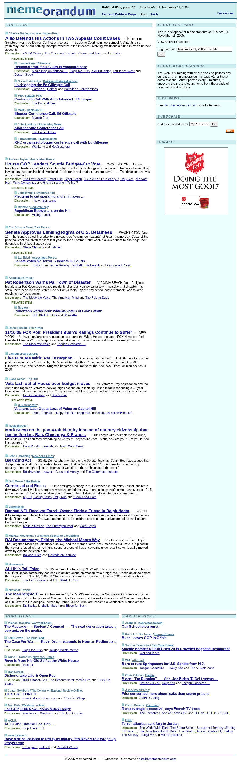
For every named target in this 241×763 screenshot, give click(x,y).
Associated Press (42, 159)
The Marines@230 (21, 594)
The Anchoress (150, 713)
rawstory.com (45, 192)
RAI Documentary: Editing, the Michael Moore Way (52, 540)
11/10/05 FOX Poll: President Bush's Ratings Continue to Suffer (68, 332)
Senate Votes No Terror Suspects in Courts (49, 261)
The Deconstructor (61, 680)
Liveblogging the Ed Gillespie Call (42, 85)
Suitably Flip (33, 95)
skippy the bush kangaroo (72, 413)
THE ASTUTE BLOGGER (211, 713)
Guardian (152, 705)
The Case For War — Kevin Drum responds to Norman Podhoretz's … (60, 643)
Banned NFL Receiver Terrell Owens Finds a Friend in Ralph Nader (67, 511)
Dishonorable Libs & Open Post (30, 675)
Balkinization (31, 472)
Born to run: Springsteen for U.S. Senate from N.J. (163, 664)
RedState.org (61, 146)
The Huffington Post (59, 526)
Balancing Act (18, 460)
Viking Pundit (41, 215)
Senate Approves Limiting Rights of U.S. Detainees (58, 232)
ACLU (12, 720)
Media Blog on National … (50, 71)
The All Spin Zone (44, 200)
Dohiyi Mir (147, 735)
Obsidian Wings (74, 698)
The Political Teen (44, 103)
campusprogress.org (23, 353)
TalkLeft (56, 247)
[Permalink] (6, 33)
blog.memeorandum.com (180, 105)
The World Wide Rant (154, 728)
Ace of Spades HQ (174, 713)
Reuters (44, 63)
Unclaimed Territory (210, 728)
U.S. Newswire (27, 405)
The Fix (149, 675)
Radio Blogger (18, 425)
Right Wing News (50, 124)
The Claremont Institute (60, 53)
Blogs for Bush (79, 71)
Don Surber (59, 395)
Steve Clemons (33, 247)
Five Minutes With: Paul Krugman (38, 358)
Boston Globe (23, 74)
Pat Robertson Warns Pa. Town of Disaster (48, 282)
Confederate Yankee (62, 555)
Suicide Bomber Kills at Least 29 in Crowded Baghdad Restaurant (176, 649)
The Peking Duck (97, 297)
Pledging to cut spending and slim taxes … (49, 196)
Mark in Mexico (33, 526)
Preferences (225, 13)
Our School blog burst (140, 626)
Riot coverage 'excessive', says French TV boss (161, 709)
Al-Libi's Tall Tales (22, 569)
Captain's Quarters (44, 89)
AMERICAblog (33, 53)
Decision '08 (35, 110)
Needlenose (30, 713)
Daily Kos (127, 179)
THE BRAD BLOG (44, 315)
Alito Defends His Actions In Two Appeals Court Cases (62, 38)
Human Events (164, 634)
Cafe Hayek (88, 526)
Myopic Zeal (40, 118)
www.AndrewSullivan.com (39, 698)
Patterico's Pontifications (81, 89)
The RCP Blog (34, 638)
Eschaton (114, 53)
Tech (154, 14)
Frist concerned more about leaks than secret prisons (165, 694)
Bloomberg (16, 506)
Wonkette (38, 146)
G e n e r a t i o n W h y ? (101, 179)
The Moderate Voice (36, 297)
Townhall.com (47, 138)
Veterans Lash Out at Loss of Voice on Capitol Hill (55, 409)
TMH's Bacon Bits (34, 680)
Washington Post (47, 33)
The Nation (32, 481)
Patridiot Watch (67, 747)
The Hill (32, 379)
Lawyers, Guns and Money (60, 472)
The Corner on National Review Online (56, 690)
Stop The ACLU (33, 728)
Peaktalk (47, 446)
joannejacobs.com (150, 623)
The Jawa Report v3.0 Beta (157, 731)
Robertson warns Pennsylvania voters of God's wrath (58, 311)
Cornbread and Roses (25, 485)
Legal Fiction (73, 179)
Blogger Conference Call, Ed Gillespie (45, 113)
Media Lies (83, 680)
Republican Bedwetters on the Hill (42, 211)
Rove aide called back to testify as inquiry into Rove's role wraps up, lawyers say (60, 741)
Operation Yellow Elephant (114, 413)
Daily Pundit (31, 446)
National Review (19, 590)
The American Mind (65, 297)
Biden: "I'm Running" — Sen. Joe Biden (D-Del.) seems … (170, 679)
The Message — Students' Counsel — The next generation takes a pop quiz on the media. (60, 628)
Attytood (138, 660)
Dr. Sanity (29, 605)
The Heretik (92, 265)
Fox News (35, 327)
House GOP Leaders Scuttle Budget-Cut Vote (52, 163)
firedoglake (29, 747)
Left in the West (124, 71)
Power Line (55, 179)
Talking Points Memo (63, 650)
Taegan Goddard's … (71, 344)
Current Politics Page (119, 14)
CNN (128, 720)
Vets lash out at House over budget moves (47, 383)
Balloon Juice (32, 555)
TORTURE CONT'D (20, 694)
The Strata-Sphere (182, 728)
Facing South (42, 497)
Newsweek (16, 564)
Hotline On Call (150, 683)
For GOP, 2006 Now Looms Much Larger (37, 709)
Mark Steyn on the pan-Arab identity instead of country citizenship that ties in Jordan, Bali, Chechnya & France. (76, 432)
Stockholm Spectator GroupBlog (56, 535)
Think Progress (42, 413)
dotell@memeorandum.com (157, 759)
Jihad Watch (186, 731)
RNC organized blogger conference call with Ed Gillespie (61, 142)
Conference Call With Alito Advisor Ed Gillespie (53, 99)
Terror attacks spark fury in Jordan (150, 724)
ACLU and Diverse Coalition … (29, 724)
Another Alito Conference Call (39, 128)
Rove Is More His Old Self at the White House (41, 661)
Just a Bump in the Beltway (50, 265)
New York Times (38, 227)
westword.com (42, 623)
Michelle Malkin (48, 605)
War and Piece (150, 653)
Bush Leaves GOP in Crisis (144, 638)
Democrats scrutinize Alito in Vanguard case (50, 67)
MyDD (27, 497)
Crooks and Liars (89, 53)
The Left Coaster (34, 179)
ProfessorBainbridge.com (60, 81)
